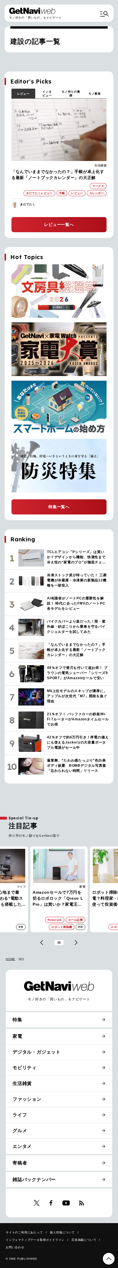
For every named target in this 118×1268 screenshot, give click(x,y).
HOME (10, 959)
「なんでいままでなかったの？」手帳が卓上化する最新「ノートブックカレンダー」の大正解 (57, 174)
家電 (82, 886)
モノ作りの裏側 (71, 93)
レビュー (23, 94)
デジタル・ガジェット (37, 1052)
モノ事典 (94, 94)
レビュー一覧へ (59, 224)
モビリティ (25, 1067)
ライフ (21, 886)
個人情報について (62, 1232)
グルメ (20, 1130)
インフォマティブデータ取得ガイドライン (35, 1239)
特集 (17, 1019)
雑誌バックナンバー (34, 1179)
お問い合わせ (15, 1247)
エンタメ (22, 1146)
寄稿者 (20, 1162)
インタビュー (47, 93)
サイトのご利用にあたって (24, 1232)
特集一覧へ (59, 506)
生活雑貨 (101, 165)
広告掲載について (84, 1239)
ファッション (27, 1099)
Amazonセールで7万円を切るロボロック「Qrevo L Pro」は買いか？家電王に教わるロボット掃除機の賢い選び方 (58, 898)
